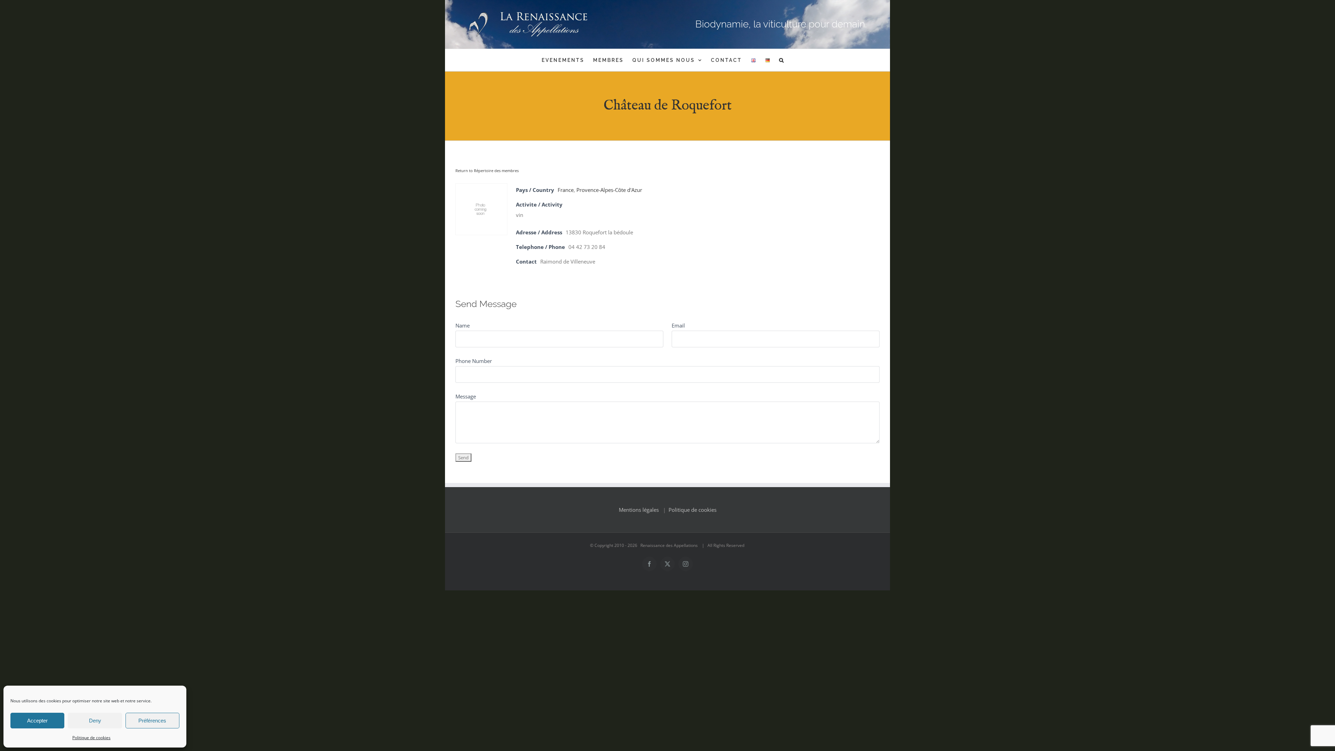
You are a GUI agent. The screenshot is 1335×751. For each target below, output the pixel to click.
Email (678, 325)
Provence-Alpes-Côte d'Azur (609, 189)
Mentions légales (639, 509)
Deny (95, 721)
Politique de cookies (91, 738)
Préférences (152, 721)
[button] (782, 60)
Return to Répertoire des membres (487, 170)
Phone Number (473, 360)
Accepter (37, 721)
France (566, 189)
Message (465, 396)
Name (462, 325)
